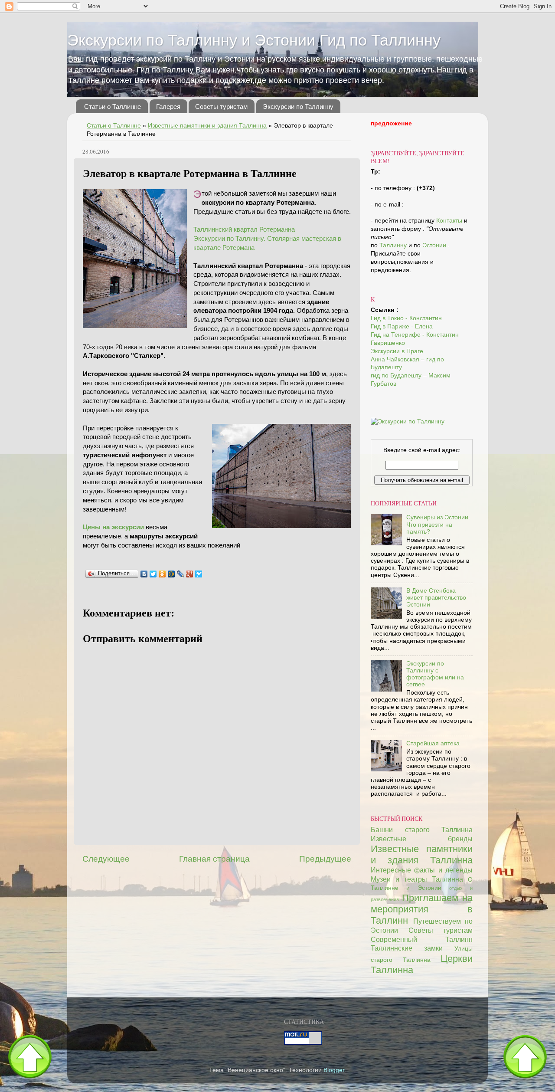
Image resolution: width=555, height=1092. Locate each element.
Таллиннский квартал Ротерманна (244, 229)
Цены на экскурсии (113, 527)
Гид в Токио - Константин (406, 318)
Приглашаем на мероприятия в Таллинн (422, 909)
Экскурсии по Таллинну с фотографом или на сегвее (435, 674)
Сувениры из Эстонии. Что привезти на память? (438, 524)
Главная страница (214, 858)
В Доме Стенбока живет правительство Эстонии (436, 597)
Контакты (449, 220)
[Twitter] (153, 574)
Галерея (168, 106)
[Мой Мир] (171, 574)
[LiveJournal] (180, 574)
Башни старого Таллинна (422, 829)
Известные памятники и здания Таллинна (207, 125)
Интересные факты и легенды (422, 870)
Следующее (106, 858)
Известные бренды (422, 839)
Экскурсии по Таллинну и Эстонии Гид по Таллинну (254, 40)
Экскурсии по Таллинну (298, 106)
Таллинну (393, 245)
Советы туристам (221, 106)
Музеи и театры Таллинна (417, 879)
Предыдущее (325, 858)
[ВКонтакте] (144, 574)
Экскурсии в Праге (397, 351)
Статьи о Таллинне (112, 106)
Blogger (333, 1070)
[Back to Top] (30, 1059)
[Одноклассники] (162, 574)
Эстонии (435, 245)
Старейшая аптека (433, 743)
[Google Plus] (189, 574)
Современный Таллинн (422, 939)
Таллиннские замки (407, 948)
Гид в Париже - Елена (402, 326)
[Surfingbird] (198, 574)
